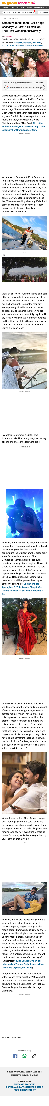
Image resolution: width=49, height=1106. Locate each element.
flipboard (19, 1084)
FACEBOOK (27, 43)
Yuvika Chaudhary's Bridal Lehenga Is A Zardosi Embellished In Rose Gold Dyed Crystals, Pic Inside (23, 964)
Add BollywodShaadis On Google (19, 12)
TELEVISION (39, 8)
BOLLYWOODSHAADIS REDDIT (13, 45)
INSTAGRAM (36, 43)
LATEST (5, 8)
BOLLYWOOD (26, 8)
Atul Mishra (8, 37)
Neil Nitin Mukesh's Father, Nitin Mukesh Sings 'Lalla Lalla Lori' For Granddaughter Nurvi (23, 126)
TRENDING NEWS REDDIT (33, 45)
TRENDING (14, 8)
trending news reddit (25, 1090)
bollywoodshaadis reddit (30, 1087)
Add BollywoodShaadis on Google (26, 87)
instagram (11, 1087)
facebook (30, 1084)
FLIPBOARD (18, 43)
